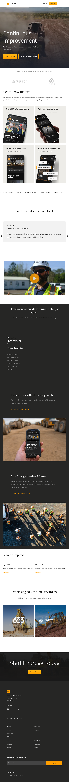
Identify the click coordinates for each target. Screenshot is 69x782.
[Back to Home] (11, 4)
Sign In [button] (45, 3)
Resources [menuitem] (37, 726)
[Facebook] (8, 718)
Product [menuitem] (9, 726)
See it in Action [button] (34, 672)
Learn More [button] (34, 323)
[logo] (8, 691)
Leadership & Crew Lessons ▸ (20, 493)
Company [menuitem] (9, 741)
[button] (1, 236)
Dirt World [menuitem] (37, 741)
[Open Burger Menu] (61, 3)
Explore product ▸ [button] (10, 56)
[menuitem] (9, 730)
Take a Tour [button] (53, 3)
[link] (18, 569)
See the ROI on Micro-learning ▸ (21, 409)
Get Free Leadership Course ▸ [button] (28, 56)
